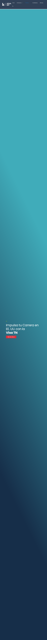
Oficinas (41, 2)
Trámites (27, 2)
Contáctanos (35, 2)
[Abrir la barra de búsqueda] (12, 6)
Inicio (13, 2)
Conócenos (19, 2)
